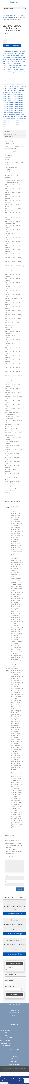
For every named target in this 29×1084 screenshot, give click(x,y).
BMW (9, 51)
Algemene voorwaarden (14, 1064)
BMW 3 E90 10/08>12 (10, 67)
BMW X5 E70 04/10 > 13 (15, 88)
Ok (1, 1083)
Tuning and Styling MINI (6, 1040)
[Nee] (9, 1083)
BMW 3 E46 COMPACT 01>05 (12, 63)
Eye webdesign (7, 1070)
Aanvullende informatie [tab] (10, 134)
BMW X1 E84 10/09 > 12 (8, 84)
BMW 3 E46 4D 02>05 (15, 57)
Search (8, 967)
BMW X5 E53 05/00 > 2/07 (16, 86)
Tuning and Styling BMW (6, 1038)
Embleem (16, 17)
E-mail (7, 882)
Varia (9, 116)
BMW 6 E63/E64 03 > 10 (13, 78)
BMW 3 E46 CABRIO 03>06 (11, 61)
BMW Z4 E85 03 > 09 (13, 92)
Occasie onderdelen (11, 15)
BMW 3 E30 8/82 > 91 (20, 55)
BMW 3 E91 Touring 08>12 (11, 69)
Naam (7, 875)
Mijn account (14, 1059)
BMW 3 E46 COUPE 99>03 (14, 65)
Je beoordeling (9, 859)
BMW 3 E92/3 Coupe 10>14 (11, 71)
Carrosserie (10, 17)
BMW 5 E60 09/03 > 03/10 (17, 76)
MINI (6, 1035)
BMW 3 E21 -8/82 (11, 55)
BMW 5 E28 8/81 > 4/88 (8, 74)
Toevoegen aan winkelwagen (11, 45)
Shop (4, 15)
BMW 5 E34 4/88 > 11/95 (18, 74)
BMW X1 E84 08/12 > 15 (19, 82)
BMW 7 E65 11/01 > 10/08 (11, 80)
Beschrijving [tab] (7, 131)
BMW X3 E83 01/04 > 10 (18, 84)
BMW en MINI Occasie (9, 82)
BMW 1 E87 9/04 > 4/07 (17, 53)
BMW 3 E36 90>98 (6, 57)
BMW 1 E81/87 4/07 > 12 (16, 51)
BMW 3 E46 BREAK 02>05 (12, 59)
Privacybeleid (14, 1061)
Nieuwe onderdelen (16, 114)
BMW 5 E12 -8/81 (21, 71)
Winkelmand (14, 1056)
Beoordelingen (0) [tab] (8, 136)
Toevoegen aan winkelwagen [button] (14, 913)
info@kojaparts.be (14, 1018)
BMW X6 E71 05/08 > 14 (13, 90)
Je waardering (9, 857)
